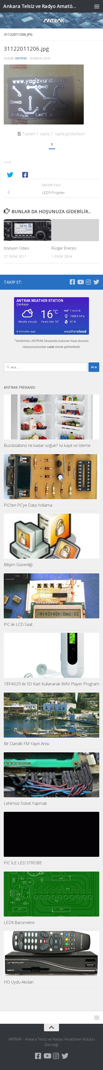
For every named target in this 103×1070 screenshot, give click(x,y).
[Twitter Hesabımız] (96, 282)
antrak (21, 58)
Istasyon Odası (16, 247)
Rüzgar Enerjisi (64, 247)
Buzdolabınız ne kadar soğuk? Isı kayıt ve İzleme (47, 445)
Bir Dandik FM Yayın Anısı (26, 743)
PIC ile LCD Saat (18, 624)
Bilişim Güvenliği (18, 564)
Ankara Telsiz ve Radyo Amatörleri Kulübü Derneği (40, 6)
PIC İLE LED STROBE (23, 863)
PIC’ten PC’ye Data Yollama (28, 505)
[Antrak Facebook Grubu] (72, 282)
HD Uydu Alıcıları (19, 982)
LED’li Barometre (19, 922)
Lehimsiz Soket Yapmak (25, 803)
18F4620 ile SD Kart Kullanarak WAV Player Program (51, 684)
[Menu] (96, 6)
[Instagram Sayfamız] (88, 282)
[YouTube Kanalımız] (80, 282)
